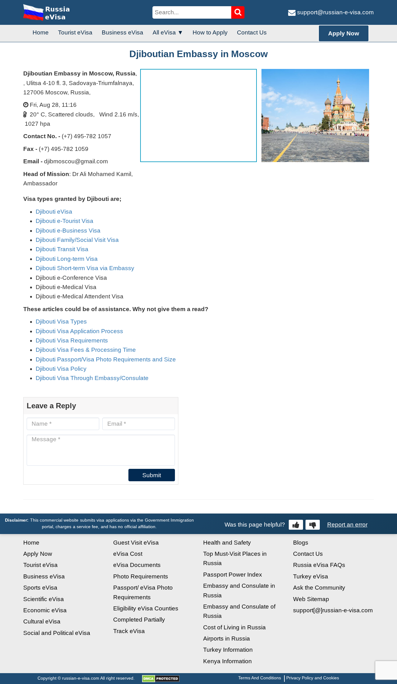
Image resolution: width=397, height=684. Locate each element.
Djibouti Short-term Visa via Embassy (85, 268)
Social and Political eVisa (56, 633)
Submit (151, 475)
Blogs (300, 542)
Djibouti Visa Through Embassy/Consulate (92, 378)
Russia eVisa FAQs (319, 565)
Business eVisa (122, 32)
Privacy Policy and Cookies (312, 677)
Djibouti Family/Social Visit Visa (77, 240)
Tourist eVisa (75, 32)
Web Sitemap (311, 599)
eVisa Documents (137, 565)
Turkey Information (228, 649)
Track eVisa (129, 631)
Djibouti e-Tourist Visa (64, 221)
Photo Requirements (140, 576)
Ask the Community (319, 587)
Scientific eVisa (43, 599)
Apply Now (343, 33)
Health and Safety (227, 542)
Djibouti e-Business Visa (68, 230)
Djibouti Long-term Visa (67, 259)
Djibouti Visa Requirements (72, 340)
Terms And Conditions (259, 677)
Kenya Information (227, 661)
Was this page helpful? (255, 524)
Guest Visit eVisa (136, 542)
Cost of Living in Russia (234, 627)
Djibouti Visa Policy (61, 368)
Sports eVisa (40, 587)
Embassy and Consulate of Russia (239, 611)
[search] (238, 12)
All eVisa (164, 32)
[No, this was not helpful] (313, 525)
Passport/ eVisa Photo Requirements (143, 592)
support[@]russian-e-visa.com (333, 610)
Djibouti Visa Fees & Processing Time (86, 350)
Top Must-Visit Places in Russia (235, 558)
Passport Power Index (232, 574)
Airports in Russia (226, 638)
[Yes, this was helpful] (296, 525)
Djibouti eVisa (54, 211)
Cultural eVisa (41, 621)
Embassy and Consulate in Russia (239, 590)
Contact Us (252, 32)
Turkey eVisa (310, 576)
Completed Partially (139, 619)
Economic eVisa (45, 610)
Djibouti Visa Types (61, 321)
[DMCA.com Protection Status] (161, 678)
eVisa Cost (127, 553)
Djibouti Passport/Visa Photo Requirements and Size (106, 359)
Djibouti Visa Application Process (79, 331)
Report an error (347, 524)
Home (41, 32)
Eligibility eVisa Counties (145, 608)
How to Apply (210, 32)
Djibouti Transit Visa (62, 249)
